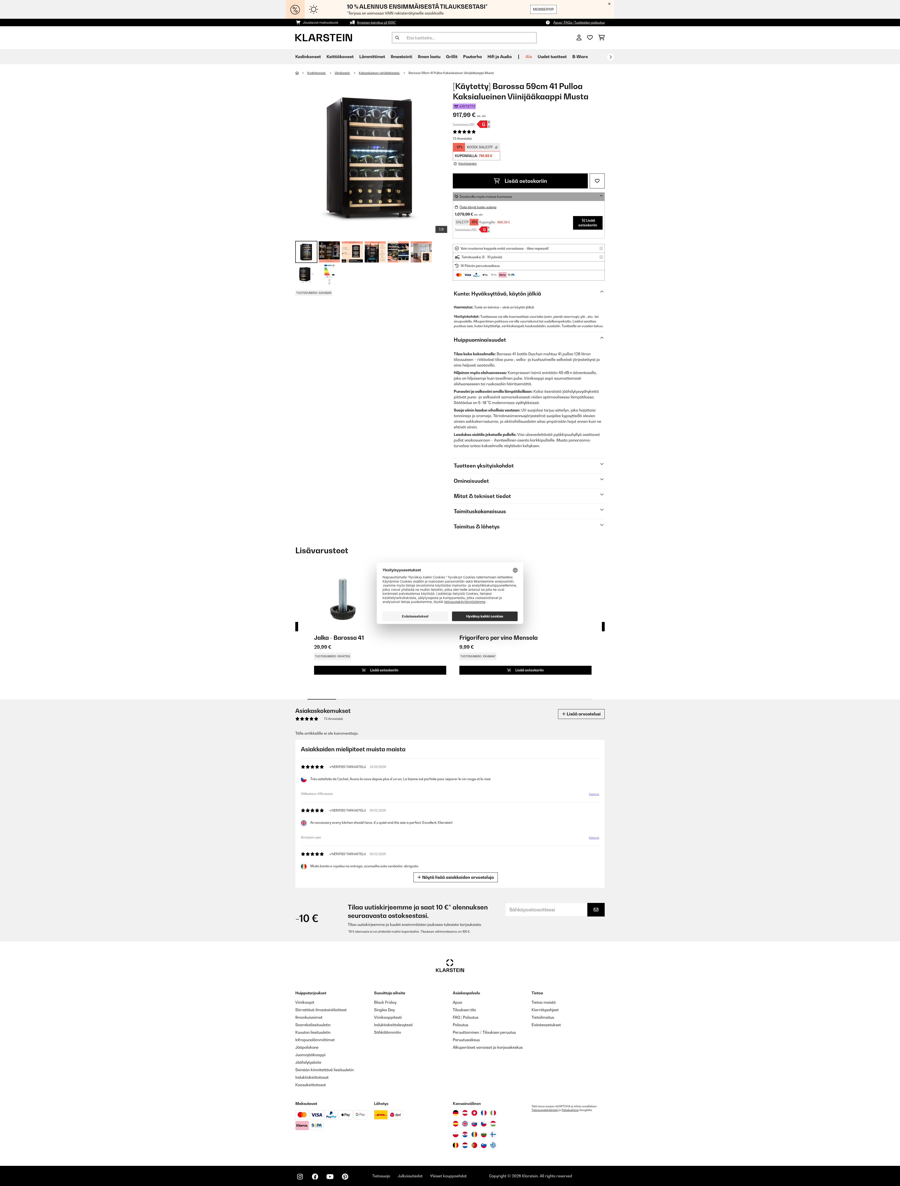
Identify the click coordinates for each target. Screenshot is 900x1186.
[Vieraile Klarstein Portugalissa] (474, 1145)
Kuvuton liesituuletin (312, 1032)
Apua (457, 1002)
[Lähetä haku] (397, 38)
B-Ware (580, 56)
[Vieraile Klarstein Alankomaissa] (465, 1145)
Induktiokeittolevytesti (393, 1024)
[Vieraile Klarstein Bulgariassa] (484, 1134)
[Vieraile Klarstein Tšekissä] (484, 1123)
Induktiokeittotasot (312, 1077)
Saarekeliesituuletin (312, 1024)
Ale (528, 56)
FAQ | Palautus (465, 1017)
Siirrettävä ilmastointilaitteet (321, 1009)
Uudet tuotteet (552, 56)
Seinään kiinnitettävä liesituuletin (324, 1069)
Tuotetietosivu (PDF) (464, 124)
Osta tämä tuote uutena (478, 207)
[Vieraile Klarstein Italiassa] (493, 1113)
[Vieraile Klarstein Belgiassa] (455, 1145)
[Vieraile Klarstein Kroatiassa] (465, 1134)
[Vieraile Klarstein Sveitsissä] (474, 1113)
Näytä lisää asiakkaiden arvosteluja (457, 877)
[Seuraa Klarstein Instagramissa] (300, 1177)
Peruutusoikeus (466, 1039)
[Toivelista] (590, 38)
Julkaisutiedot (410, 1176)
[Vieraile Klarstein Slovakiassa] (474, 1123)
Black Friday (385, 1002)
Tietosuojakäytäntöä (545, 1110)
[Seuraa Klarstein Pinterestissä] (345, 1177)
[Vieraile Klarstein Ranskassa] (484, 1113)
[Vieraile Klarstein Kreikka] (493, 1145)
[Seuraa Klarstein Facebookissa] (315, 1177)
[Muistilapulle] (597, 180)
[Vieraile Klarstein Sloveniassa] (484, 1145)
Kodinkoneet (316, 73)
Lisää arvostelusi (583, 713)
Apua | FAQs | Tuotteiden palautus (579, 22)
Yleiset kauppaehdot (448, 1176)
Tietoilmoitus (543, 1017)
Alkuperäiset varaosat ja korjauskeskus (488, 1047)
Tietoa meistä (544, 1002)
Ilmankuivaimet (308, 1017)
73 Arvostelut (462, 138)
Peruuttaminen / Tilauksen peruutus (484, 1032)
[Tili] (579, 38)
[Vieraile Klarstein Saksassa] (455, 1113)
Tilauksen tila (464, 1009)
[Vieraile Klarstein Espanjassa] (455, 1123)
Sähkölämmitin (387, 1032)
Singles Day (384, 1009)
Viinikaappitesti (388, 1017)
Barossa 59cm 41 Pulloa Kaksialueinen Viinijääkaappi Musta (451, 73)
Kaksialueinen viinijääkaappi (379, 73)
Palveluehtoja (570, 1110)
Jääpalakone (307, 1047)
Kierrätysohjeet (545, 1009)
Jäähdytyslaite (308, 1062)
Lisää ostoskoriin (525, 181)
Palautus (460, 1024)
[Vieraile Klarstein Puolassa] (455, 1134)
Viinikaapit (342, 73)
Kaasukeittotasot (310, 1084)
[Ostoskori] (601, 38)
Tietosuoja (381, 1176)
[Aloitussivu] (301, 73)
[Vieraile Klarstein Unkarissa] (493, 1123)
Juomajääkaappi (310, 1054)
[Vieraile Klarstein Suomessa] (493, 1134)
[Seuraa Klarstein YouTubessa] (330, 1177)
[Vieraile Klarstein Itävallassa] (465, 1113)
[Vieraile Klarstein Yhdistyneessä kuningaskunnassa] (465, 1123)
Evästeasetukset (546, 1024)
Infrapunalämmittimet (315, 1039)
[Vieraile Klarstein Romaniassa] (474, 1134)
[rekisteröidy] (610, 56)
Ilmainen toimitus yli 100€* (376, 22)
